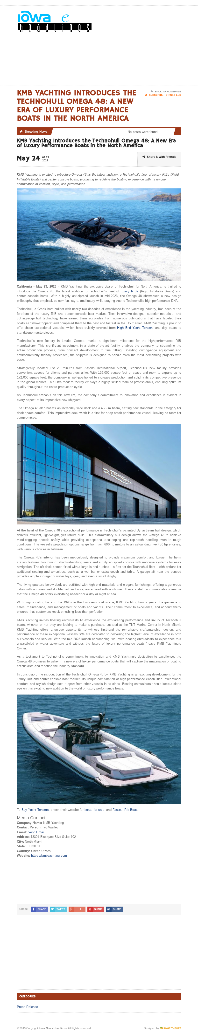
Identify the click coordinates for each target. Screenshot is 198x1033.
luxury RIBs (129, 291)
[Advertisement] (149, 46)
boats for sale (94, 810)
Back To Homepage (168, 91)
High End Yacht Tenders (135, 328)
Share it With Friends (161, 156)
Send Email (36, 832)
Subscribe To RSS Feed (165, 95)
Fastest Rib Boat (125, 810)
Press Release (27, 1007)
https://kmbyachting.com (49, 855)
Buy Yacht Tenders (35, 810)
